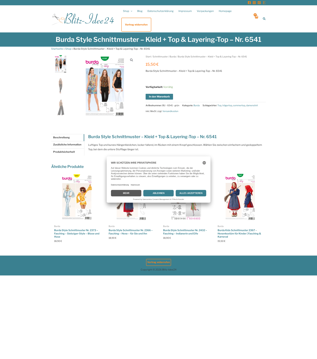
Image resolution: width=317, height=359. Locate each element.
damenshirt (252, 105)
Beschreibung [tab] (61, 137)
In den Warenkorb (159, 96)
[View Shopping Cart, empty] (256, 18)
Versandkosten (170, 111)
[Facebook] (249, 2)
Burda (173, 56)
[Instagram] (254, 2)
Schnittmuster (160, 56)
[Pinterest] (259, 2)
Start (148, 56)
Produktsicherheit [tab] (64, 151)
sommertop (239, 105)
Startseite (57, 48)
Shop (68, 48)
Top (219, 105)
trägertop (227, 105)
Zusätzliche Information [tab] (67, 144)
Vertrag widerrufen (158, 262)
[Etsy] (264, 2)
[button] (130, 11)
